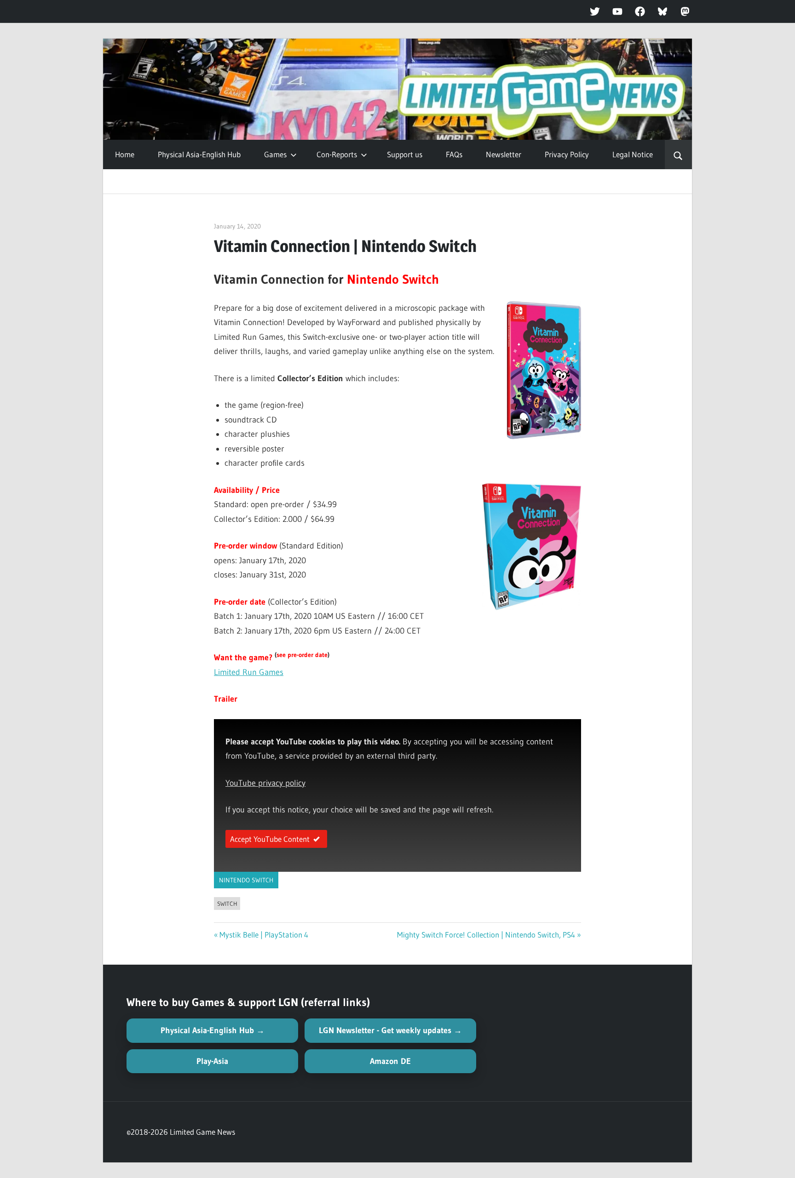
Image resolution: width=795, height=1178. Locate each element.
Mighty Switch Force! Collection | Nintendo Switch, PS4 (486, 934)
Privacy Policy (567, 154)
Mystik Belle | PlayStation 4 (263, 934)
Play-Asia (212, 1061)
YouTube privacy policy (265, 783)
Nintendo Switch (246, 880)
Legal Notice (632, 154)
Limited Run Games (248, 672)
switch (227, 903)
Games (275, 154)
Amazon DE (390, 1061)
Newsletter (503, 154)
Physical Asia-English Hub (199, 154)
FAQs (454, 154)
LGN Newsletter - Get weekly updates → (390, 1030)
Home (124, 154)
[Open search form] (678, 154)
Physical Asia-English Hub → (213, 1030)
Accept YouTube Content (270, 839)
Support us (404, 154)
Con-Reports (337, 154)
